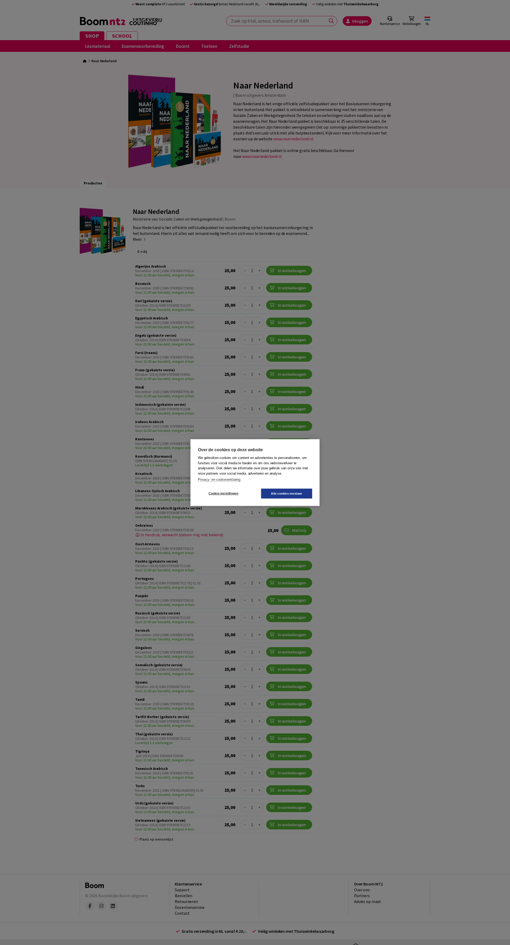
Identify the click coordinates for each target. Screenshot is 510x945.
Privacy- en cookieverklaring (219, 480)
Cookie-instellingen (224, 493)
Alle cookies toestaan (286, 493)
